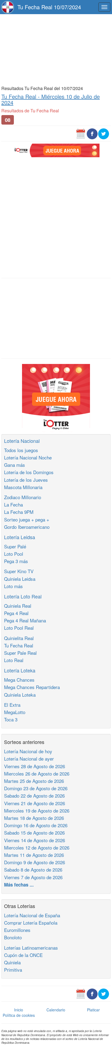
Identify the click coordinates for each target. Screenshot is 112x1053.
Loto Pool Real (19, 627)
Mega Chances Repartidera (32, 687)
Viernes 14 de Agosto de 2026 (34, 840)
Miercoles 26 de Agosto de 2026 (36, 773)
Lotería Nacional (22, 440)
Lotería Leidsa (19, 537)
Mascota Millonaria (23, 487)
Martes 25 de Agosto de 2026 (34, 780)
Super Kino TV (18, 571)
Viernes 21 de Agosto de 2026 (34, 803)
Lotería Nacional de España (32, 915)
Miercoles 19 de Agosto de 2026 (36, 810)
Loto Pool (13, 553)
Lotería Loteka (19, 670)
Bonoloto (13, 937)
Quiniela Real (17, 605)
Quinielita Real (19, 638)
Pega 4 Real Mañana (25, 620)
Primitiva (13, 969)
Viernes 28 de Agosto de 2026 (34, 766)
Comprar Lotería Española (30, 922)
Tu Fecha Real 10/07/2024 (49, 7)
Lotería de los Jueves (26, 479)
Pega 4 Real (16, 613)
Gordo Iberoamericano (26, 526)
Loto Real (13, 660)
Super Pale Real (20, 652)
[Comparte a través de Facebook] (92, 133)
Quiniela (12, 962)
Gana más (14, 464)
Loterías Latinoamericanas (31, 947)
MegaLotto (14, 712)
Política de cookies (19, 1015)
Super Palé (15, 546)
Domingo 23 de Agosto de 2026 (35, 788)
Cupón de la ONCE (23, 955)
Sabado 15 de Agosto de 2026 (34, 832)
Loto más (13, 586)
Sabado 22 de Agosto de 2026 (34, 795)
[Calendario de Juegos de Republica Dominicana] (80, 133)
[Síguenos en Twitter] (103, 133)
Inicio (18, 1009)
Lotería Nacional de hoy (28, 751)
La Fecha (13, 504)
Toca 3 (10, 719)
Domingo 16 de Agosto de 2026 (35, 825)
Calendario (55, 1009)
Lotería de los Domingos (29, 472)
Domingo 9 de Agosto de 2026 (34, 862)
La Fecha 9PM (18, 511)
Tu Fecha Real (18, 645)
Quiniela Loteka (20, 694)
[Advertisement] (56, 50)
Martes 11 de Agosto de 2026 (34, 854)
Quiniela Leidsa (19, 578)
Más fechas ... (19, 884)
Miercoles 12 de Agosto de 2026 (36, 847)
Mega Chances (19, 679)
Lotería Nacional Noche (28, 457)
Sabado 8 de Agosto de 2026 (33, 869)
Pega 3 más (16, 561)
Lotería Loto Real (23, 596)
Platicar (93, 1009)
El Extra (12, 704)
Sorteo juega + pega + (26, 519)
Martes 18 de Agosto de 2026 (34, 817)
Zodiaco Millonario (22, 497)
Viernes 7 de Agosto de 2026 (33, 877)
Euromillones (17, 930)
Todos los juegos (21, 450)
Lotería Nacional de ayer (29, 758)
